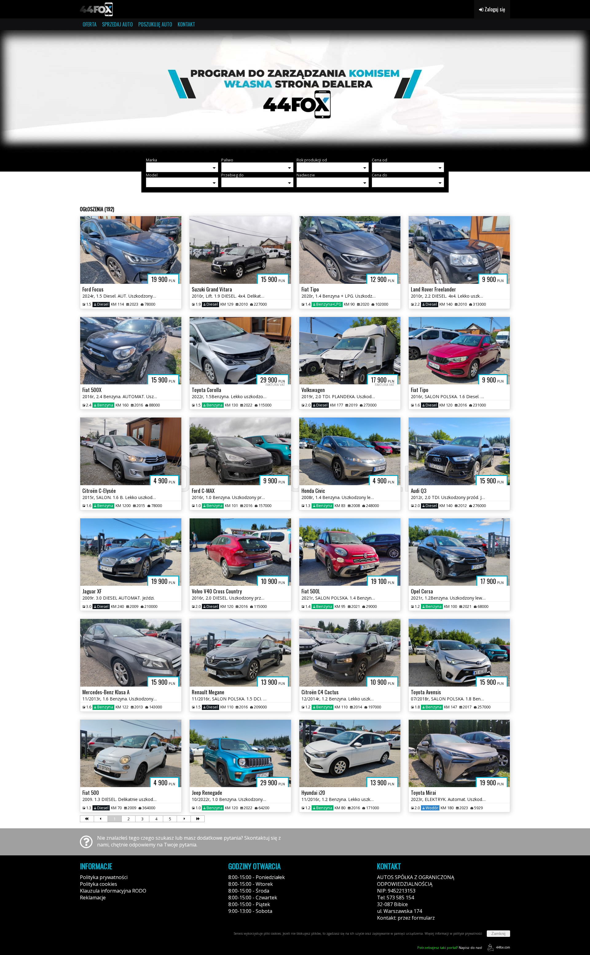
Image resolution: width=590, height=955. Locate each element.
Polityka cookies (98, 884)
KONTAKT (186, 24)
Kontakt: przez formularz (406, 917)
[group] (295, 91)
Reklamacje (93, 897)
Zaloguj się (494, 9)
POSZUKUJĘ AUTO (155, 24)
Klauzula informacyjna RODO (113, 890)
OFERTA (89, 24)
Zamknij (498, 933)
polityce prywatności (467, 933)
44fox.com (503, 947)
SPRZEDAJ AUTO (117, 24)
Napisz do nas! (449, 947)
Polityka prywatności (104, 877)
